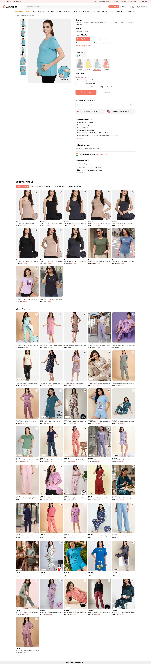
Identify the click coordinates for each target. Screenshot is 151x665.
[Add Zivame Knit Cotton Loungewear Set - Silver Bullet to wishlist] (109, 428)
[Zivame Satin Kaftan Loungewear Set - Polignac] (27, 632)
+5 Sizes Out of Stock (82, 77)
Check (132, 105)
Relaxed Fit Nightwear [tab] (75, 186)
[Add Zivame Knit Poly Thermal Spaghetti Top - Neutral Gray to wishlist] (85, 192)
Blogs (95, 1)
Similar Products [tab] (22, 186)
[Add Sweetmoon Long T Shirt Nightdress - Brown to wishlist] (85, 314)
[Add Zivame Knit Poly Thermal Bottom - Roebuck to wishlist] (109, 656)
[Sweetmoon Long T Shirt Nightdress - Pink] (51, 327)
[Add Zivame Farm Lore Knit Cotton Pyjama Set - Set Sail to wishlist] (109, 504)
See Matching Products (83, 46)
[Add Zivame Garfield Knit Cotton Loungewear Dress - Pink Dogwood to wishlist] (133, 656)
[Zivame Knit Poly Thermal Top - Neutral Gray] (75, 243)
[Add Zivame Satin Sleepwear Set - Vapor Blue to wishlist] (133, 542)
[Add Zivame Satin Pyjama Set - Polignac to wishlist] (36, 390)
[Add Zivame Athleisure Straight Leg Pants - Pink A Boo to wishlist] (36, 466)
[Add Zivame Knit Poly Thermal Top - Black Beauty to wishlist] (36, 230)
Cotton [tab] (94, 39)
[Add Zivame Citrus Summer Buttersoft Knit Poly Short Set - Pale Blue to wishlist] (36, 428)
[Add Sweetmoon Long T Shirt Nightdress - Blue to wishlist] (60, 352)
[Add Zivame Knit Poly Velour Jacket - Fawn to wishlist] (60, 656)
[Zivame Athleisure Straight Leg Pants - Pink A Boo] (27, 480)
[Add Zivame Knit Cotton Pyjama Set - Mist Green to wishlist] (36, 314)
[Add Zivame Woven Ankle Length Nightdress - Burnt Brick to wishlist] (109, 466)
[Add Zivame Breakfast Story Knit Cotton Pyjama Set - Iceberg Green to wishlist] (133, 352)
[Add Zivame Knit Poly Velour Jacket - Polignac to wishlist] (60, 466)
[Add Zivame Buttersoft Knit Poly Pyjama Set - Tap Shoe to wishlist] (109, 580)
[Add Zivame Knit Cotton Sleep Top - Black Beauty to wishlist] (60, 268)
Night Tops (31, 15)
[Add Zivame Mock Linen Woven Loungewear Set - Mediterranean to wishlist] (133, 466)
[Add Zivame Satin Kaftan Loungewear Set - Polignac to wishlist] (36, 618)
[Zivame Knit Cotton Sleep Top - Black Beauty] (51, 281)
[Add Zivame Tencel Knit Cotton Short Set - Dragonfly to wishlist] (60, 390)
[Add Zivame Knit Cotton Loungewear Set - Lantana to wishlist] (60, 504)
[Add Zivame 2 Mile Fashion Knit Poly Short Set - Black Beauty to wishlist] (85, 656)
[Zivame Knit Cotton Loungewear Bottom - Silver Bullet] (99, 327)
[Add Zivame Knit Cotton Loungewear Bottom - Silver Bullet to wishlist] (109, 314)
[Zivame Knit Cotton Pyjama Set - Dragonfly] (123, 403)
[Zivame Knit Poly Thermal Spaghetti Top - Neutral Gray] (75, 205)
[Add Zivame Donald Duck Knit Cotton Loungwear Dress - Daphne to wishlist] (109, 542)
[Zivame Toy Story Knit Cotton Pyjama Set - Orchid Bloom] (123, 327)
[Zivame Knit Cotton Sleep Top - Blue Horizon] (123, 243)
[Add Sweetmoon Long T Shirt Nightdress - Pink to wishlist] (60, 314)
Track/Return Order (104, 1)
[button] (99, 7)
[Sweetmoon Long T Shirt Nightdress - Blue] (51, 365)
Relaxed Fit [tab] (103, 39)
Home (17, 15)
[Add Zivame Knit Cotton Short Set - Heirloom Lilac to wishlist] (133, 428)
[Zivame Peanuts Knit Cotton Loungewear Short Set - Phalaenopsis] (75, 518)
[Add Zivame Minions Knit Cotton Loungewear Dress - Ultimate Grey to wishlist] (133, 618)
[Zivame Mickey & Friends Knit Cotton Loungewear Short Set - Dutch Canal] (99, 403)
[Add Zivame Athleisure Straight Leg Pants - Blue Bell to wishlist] (133, 504)
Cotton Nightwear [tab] (59, 186)
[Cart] (133, 7)
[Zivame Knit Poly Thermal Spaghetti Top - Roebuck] (27, 205)
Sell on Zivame (132, 1)
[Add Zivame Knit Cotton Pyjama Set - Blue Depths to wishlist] (60, 428)
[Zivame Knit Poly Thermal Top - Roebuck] (99, 205)
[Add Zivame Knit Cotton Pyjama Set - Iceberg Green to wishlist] (36, 580)
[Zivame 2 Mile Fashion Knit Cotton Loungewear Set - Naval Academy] (27, 518)
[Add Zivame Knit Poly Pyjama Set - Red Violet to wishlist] (109, 618)
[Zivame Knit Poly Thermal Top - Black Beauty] (27, 243)
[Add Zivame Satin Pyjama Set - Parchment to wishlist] (109, 352)
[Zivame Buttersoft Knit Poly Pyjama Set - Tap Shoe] (99, 594)
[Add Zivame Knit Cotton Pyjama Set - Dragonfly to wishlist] (133, 390)
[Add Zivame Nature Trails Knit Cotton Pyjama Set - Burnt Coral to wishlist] (85, 428)
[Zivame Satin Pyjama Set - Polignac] (27, 403)
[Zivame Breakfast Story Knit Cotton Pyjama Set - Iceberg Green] (123, 365)
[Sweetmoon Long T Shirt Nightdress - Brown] (75, 327)
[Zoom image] (49, 51)
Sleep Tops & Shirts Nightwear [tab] (41, 186)
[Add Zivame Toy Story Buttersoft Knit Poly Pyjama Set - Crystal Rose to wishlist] (85, 466)
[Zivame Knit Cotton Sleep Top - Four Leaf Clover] (99, 243)
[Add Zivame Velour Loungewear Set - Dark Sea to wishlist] (133, 580)
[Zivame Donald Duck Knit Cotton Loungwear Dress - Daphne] (99, 556)
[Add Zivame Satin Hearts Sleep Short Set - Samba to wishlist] (85, 618)
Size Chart (91, 83)
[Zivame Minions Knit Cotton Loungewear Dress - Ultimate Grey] (123, 632)
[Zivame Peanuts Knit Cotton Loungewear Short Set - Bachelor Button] (75, 556)
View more (79, 139)
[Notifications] (123, 7)
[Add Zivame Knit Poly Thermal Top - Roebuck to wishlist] (109, 192)
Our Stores (123, 1)
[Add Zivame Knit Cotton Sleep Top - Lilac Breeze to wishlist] (36, 268)
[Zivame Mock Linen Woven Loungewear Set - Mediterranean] (123, 480)
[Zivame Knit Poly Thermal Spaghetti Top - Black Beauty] (51, 205)
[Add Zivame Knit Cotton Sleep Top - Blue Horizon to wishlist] (133, 230)
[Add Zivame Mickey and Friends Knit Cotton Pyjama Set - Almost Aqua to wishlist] (60, 542)
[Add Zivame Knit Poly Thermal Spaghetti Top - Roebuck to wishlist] (36, 192)
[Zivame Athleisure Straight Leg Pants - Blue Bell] (123, 518)
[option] (23, 23)
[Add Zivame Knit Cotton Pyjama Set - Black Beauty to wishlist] (36, 352)
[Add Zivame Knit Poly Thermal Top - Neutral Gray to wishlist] (85, 230)
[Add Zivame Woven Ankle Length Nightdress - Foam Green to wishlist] (60, 618)
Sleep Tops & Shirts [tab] (83, 39)
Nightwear (23, 15)
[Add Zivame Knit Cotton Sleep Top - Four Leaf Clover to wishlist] (109, 230)
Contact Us (115, 1)
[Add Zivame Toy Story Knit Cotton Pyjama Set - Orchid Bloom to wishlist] (133, 314)
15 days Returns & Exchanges (120, 111)
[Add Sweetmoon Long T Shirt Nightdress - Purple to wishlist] (85, 352)
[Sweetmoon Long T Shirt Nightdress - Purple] (75, 365)
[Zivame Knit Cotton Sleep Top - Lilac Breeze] (27, 281)
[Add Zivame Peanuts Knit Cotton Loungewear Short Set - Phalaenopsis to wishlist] (85, 504)
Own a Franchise (142, 1)
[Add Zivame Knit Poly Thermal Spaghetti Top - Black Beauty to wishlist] (60, 192)
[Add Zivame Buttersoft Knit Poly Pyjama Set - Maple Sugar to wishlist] (85, 390)
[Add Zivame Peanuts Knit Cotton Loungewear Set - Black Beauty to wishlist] (36, 656)
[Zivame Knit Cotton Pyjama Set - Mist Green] (27, 327)
